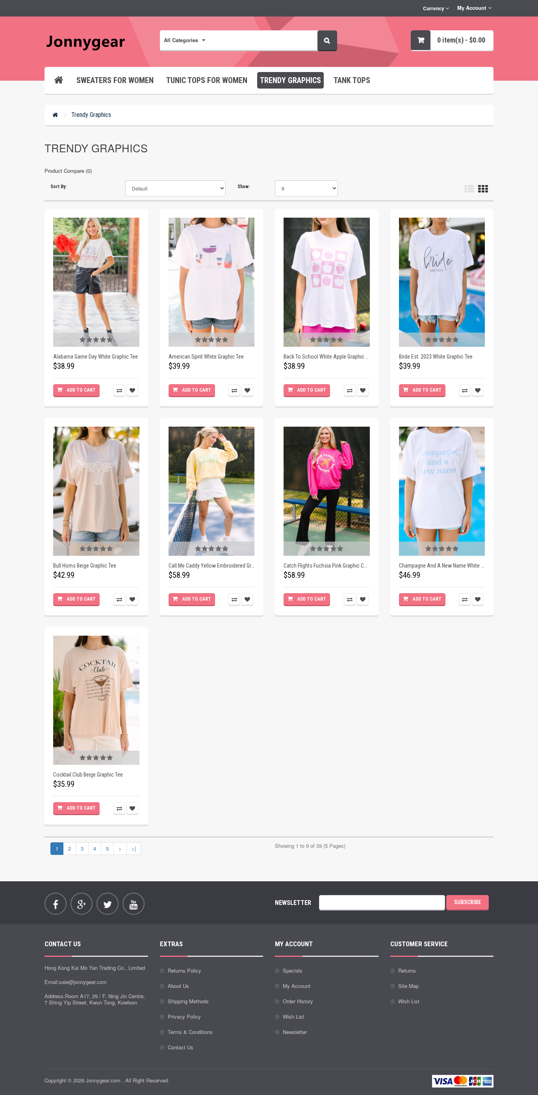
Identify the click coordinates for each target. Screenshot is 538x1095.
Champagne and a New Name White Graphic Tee (442, 565)
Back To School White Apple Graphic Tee (327, 356)
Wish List (293, 1016)
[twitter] (107, 904)
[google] (81, 904)
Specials (292, 970)
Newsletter (295, 1032)
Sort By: (58, 186)
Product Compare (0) (68, 170)
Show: (243, 186)
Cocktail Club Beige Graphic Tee (88, 774)
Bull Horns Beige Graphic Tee (84, 565)
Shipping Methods (188, 1001)
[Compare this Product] (119, 390)
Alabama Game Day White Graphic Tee (95, 356)
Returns (407, 970)
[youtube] (133, 904)
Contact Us (180, 1047)
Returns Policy (184, 970)
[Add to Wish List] (132, 390)
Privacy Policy (184, 1016)
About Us (178, 986)
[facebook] (56, 904)
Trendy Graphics (91, 114)
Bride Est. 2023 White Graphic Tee (436, 356)
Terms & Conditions (190, 1032)
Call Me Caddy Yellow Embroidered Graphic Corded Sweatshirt (212, 565)
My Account (296, 986)
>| (134, 848)
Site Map (408, 986)
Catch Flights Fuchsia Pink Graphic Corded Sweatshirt (327, 565)
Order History (298, 1001)
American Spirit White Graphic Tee (206, 356)
